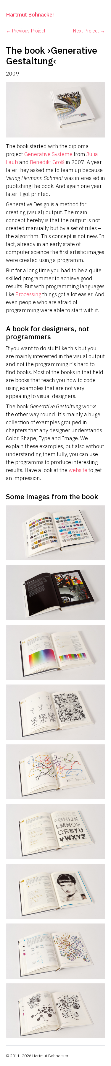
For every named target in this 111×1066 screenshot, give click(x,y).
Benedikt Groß (47, 162)
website (78, 470)
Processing (28, 294)
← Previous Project (26, 31)
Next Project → (89, 31)
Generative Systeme (48, 154)
